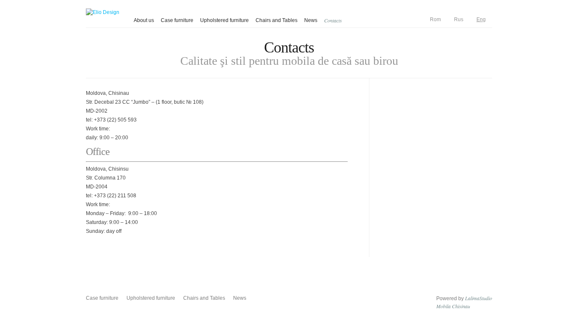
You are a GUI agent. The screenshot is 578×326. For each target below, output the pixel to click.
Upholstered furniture (224, 20)
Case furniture (177, 20)
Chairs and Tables (276, 20)
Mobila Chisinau (453, 306)
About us (144, 20)
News (310, 20)
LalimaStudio (478, 298)
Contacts (333, 20)
